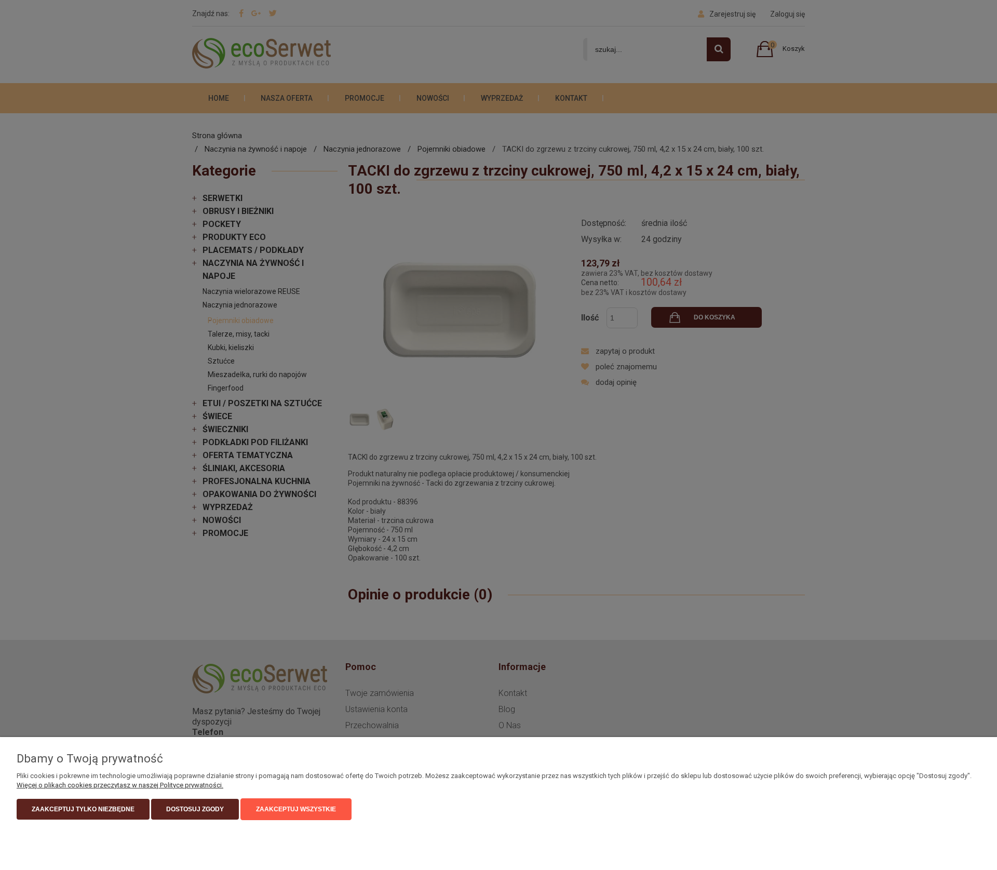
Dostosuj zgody (195, 809)
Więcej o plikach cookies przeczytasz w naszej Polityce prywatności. (120, 785)
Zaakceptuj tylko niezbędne (83, 809)
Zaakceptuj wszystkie (296, 809)
